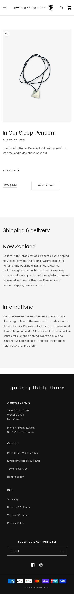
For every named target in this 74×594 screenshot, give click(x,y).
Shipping (12, 499)
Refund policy (15, 477)
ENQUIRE (9, 170)
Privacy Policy (15, 523)
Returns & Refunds (18, 507)
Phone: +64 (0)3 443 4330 (22, 453)
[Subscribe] (63, 551)
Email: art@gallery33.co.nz (23, 461)
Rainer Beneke (14, 139)
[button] (4, 8)
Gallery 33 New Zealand (40, 587)
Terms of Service (17, 469)
